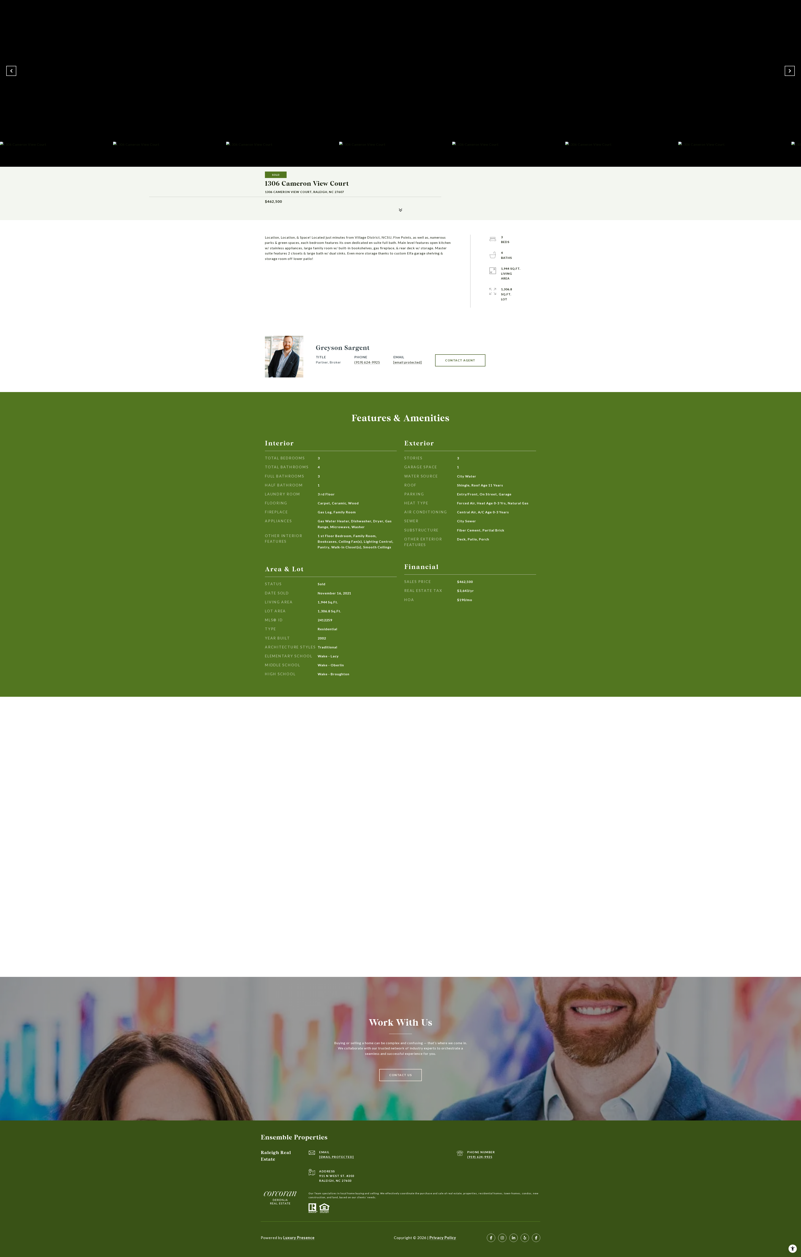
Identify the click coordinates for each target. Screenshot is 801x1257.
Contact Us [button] (400, 1075)
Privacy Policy (442, 1237)
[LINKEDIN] (513, 1238)
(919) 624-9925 (367, 362)
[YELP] (525, 1238)
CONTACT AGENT (460, 360)
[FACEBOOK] (491, 1238)
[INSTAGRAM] (502, 1238)
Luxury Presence (299, 1237)
